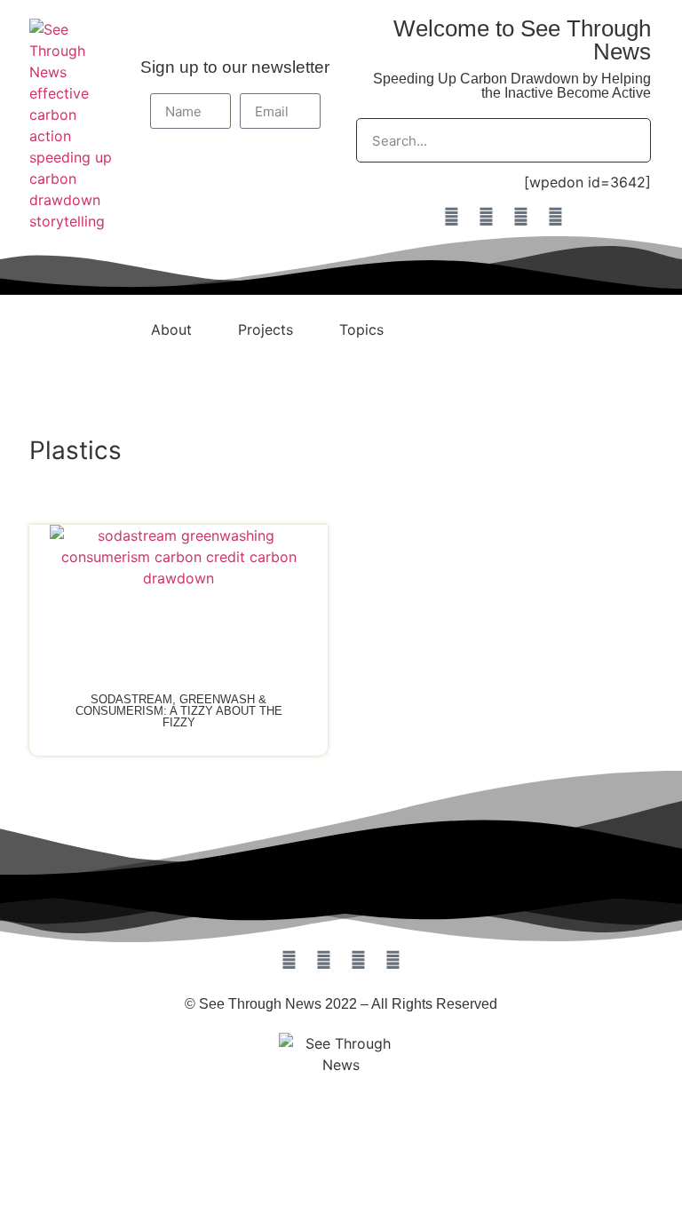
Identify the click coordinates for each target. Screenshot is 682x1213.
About (171, 329)
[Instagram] (486, 217)
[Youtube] (555, 217)
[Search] (628, 140)
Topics (361, 329)
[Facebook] (451, 217)
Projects (265, 329)
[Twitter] (520, 217)
